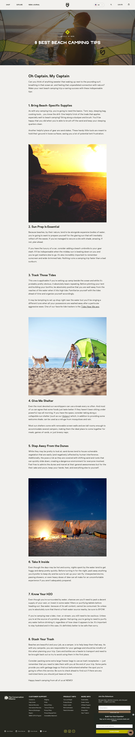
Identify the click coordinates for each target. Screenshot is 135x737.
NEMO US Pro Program (35, 715)
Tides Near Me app (90, 307)
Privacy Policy (48, 710)
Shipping (46, 699)
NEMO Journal (34, 5)
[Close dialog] (133, 715)
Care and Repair (67, 699)
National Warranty (34, 705)
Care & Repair (10, 731)
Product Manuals (21, 731)
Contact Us (32, 699)
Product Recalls (67, 702)
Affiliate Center (85, 707)
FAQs (45, 702)
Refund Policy (48, 705)
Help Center (32, 702)
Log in (120, 5)
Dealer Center (85, 702)
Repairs (31, 713)
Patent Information (68, 710)
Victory (65, 416)
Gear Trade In (85, 713)
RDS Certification (68, 707)
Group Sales (84, 710)
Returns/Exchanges (34, 710)
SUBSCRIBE (114, 731)
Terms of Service (49, 707)
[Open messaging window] (130, 732)
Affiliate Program (86, 705)
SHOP (8, 5)
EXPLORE (19, 5)
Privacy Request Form (50, 713)
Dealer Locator (67, 705)
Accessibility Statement (50, 715)
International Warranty (35, 707)
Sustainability (84, 699)
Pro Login (45, 731)
